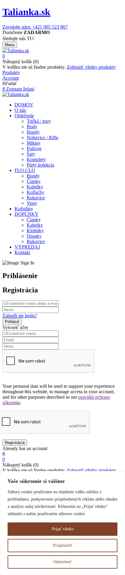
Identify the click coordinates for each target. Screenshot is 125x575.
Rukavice (36, 197)
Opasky (34, 236)
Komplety (36, 159)
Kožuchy (35, 192)
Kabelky (35, 186)
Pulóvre (34, 148)
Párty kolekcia (40, 164)
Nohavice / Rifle (42, 137)
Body (32, 126)
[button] (62, 56)
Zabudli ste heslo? (19, 315)
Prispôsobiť (63, 545)
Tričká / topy (39, 121)
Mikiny (34, 143)
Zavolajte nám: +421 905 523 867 (35, 26)
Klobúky (35, 230)
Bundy (33, 132)
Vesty (32, 203)
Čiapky (34, 181)
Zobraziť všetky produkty (91, 67)
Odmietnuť (62, 562)
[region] (62, 523)
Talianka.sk (26, 11)
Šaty (31, 154)
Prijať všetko (63, 529)
